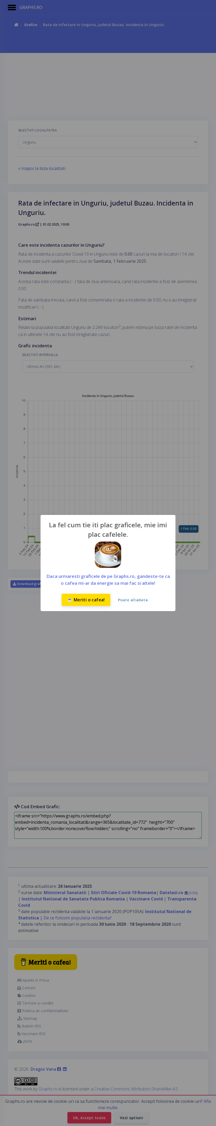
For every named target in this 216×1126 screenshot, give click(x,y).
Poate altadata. (133, 599)
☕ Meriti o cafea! (86, 600)
